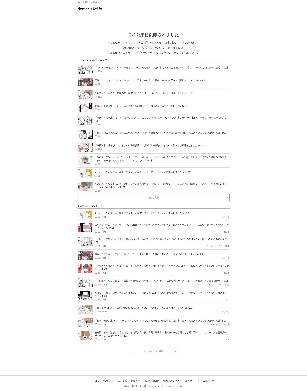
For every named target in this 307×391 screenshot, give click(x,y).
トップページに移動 (153, 351)
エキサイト (191, 380)
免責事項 (135, 380)
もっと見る (153, 197)
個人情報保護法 (151, 380)
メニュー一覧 (207, 380)
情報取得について (172, 380)
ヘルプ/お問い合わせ (103, 380)
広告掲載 (122, 380)
